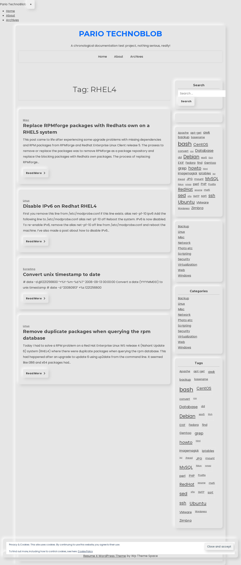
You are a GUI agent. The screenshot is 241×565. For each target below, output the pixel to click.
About (10, 15)
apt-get (195, 133)
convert (183, 151)
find (199, 163)
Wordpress (184, 208)
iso (214, 173)
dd (180, 157)
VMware (202, 202)
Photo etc (185, 248)
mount (199, 179)
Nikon (181, 184)
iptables (205, 173)
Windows (184, 275)
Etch (211, 157)
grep (182, 168)
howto (194, 168)
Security (184, 259)
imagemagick (187, 173)
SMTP (196, 196)
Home (10, 11)
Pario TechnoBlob (120, 33)
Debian (191, 157)
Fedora (190, 163)
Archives (12, 20)
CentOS (200, 144)
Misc (181, 237)
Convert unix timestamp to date (61, 274)
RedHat (185, 189)
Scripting (184, 254)
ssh (211, 195)
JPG (190, 179)
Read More (34, 173)
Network (184, 243)
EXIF (181, 163)
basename (198, 137)
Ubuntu (186, 202)
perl (196, 184)
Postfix (212, 184)
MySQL (211, 178)
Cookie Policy (85, 551)
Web (181, 270)
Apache (183, 133)
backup (183, 137)
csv (192, 151)
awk (206, 132)
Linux (181, 232)
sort (204, 196)
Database (204, 150)
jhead (181, 179)
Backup (183, 226)
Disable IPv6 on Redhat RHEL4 (60, 206)
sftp (189, 196)
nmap (188, 184)
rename (198, 190)
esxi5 (204, 157)
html (205, 168)
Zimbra (197, 208)
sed (182, 195)
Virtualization (187, 264)
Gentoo (210, 162)
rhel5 (207, 189)
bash (185, 144)
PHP (204, 184)
